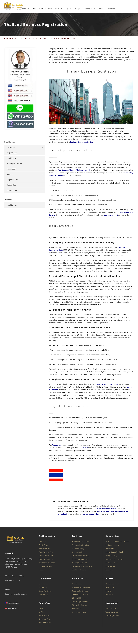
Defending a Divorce (80, 594)
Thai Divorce (77, 584)
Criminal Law (11, 185)
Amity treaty (57, 445)
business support (111, 215)
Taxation (10, 174)
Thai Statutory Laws (112, 584)
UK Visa (42, 612)
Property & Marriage (80, 559)
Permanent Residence (47, 563)
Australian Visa (44, 615)
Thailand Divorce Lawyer (81, 587)
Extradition (43, 587)
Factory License (111, 570)
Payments (112, 8)
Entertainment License (114, 559)
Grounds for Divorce (80, 591)
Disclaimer (109, 594)
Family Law (52, 8)
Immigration (90, 8)
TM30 (41, 570)
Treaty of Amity (111, 556)
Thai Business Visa (65, 170)
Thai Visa (42, 541)
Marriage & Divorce (79, 563)
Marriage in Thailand (14, 163)
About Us (26, 8)
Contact (102, 8)
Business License (111, 563)
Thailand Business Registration (117, 541)
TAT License (109, 548)
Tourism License (111, 612)
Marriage (76, 8)
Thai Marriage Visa (46, 552)
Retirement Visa (45, 548)
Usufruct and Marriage (80, 556)
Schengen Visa (44, 619)
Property (64, 8)
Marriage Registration (80, 545)
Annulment (76, 609)
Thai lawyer (83, 448)
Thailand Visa (12, 190)
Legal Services (37, 8)
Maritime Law (110, 608)
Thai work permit (83, 170)
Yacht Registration (112, 615)
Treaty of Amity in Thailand (107, 384)
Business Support (112, 545)
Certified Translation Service (82, 566)
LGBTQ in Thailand (79, 570)
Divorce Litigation (78, 598)
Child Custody (77, 552)
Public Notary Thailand (114, 552)
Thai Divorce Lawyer (79, 612)
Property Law (12, 153)
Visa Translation (45, 623)
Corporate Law (12, 179)
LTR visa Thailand (45, 566)
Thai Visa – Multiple (46, 559)
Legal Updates (110, 587)
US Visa (41, 608)
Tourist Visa (43, 545)
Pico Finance (11, 158)
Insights (108, 591)
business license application (81, 142)
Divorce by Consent (79, 605)
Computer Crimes (45, 591)
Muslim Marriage (78, 548)
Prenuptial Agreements (81, 541)
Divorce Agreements (80, 601)
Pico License (110, 566)
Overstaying (43, 594)
